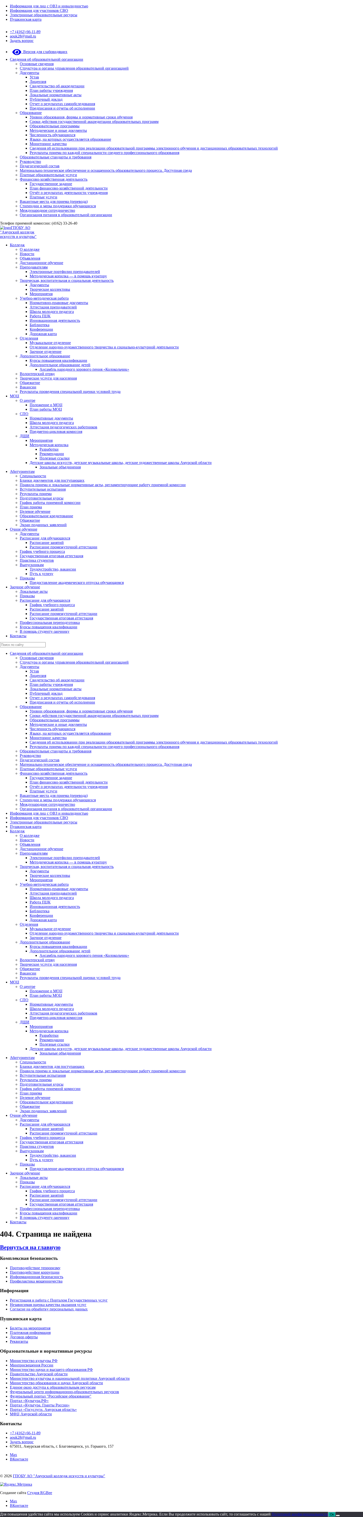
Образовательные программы (55, 126)
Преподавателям (34, 267)
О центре (27, 400)
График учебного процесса (42, 551)
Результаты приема (36, 494)
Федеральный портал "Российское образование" (50, 1396)
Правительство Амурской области (39, 1374)
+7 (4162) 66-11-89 (25, 32)
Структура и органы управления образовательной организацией (74, 68)
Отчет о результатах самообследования (62, 104)
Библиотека (39, 325)
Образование (31, 113)
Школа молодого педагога (52, 311)
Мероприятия (41, 294)
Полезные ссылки (55, 458)
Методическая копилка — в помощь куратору (68, 276)
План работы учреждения (51, 90)
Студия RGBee (39, 1493)
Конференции (41, 329)
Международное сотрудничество (47, 210)
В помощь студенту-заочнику (44, 631)
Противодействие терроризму (35, 1268)
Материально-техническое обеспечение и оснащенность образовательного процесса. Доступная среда (106, 170)
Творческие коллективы (50, 289)
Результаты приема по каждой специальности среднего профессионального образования (104, 153)
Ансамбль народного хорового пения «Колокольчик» (84, 369)
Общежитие (30, 383)
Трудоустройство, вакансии (53, 569)
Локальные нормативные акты (55, 95)
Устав (34, 77)
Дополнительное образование (45, 356)
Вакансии (28, 387)
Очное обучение (23, 529)
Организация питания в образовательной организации (66, 215)
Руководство (30, 161)
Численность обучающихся (52, 135)
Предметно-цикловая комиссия (56, 431)
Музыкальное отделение (50, 343)
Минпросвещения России (31, 1365)
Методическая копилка (49, 445)
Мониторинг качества (48, 144)
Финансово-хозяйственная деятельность (53, 179)
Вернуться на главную (30, 1247)
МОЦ (14, 396)
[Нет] (338, 1515)
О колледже (30, 249)
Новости (27, 254)
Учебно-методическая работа (44, 298)
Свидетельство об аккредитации (57, 86)
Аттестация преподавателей (53, 307)
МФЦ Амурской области (31, 1414)
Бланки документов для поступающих (52, 480)
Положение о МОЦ (46, 405)
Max (13, 1455)
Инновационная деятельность (55, 320)
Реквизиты (19, 1341)
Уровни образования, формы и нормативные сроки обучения (81, 117)
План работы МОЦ (46, 409)
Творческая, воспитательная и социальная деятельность (67, 280)
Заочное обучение (25, 587)
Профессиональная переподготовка (50, 622)
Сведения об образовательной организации (46, 59)
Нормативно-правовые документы (59, 303)
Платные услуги (43, 197)
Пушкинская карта (25, 19)
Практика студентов (37, 560)
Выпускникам (32, 565)
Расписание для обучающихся (45, 538)
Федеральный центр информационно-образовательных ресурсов (64, 1392)
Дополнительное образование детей (60, 365)
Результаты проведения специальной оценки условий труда (70, 391)
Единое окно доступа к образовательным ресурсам (53, 1387)
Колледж (17, 245)
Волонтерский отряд (37, 374)
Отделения (29, 338)
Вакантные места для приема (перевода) (54, 201)
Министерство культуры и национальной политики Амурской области (70, 1378)
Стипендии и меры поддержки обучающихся (58, 206)
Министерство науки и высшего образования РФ (51, 1369)
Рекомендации (52, 454)
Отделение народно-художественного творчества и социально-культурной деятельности (104, 347)
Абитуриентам (22, 471)
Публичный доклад (46, 99)
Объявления (30, 258)
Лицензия (38, 81)
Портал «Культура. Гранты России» (40, 1405)
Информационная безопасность (36, 1277)
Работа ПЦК (40, 316)
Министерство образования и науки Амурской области (56, 1383)
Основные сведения (37, 64)
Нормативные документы (51, 418)
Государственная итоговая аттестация (51, 556)
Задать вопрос (22, 40)
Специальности (33, 476)
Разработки (49, 449)
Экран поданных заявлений (43, 525)
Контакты (18, 636)
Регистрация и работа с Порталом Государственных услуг (59, 1300)
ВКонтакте (19, 1459)
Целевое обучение (35, 511)
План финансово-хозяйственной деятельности (69, 188)
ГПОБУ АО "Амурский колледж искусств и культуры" (18, 232)
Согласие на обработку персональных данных (49, 1309)
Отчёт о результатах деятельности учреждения (69, 193)
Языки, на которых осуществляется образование (70, 139)
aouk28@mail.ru (23, 36)
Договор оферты (24, 1337)
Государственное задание (51, 184)
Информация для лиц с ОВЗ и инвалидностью (49, 6)
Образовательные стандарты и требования (55, 157)
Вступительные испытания (43, 489)
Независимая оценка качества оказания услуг (48, 1305)
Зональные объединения (60, 467)
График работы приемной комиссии (50, 502)
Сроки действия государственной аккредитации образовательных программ (94, 121)
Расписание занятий (47, 542)
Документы (29, 73)
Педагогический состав (40, 166)
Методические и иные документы (58, 130)
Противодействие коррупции (35, 1272)
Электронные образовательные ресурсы (43, 15)
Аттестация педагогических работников (63, 427)
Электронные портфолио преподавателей (65, 271)
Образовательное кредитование (46, 516)
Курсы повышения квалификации (58, 360)
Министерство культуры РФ (34, 1361)
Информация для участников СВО (39, 10)
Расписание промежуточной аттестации (63, 547)
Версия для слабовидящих (44, 52)
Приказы (27, 578)
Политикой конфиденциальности (300, 1514)
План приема (31, 507)
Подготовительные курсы (41, 498)
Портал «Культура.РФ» (29, 1401)
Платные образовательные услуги (48, 175)
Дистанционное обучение (41, 263)
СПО (24, 414)
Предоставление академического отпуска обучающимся (77, 582)
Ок (332, 1514)
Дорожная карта (43, 334)
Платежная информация (30, 1332)
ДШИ (24, 436)
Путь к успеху (41, 574)
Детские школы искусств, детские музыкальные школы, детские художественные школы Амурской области (121, 463)
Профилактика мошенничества (36, 1281)
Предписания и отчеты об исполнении (62, 108)
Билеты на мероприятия (30, 1328)
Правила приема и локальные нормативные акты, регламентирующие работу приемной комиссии (103, 485)
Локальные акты (34, 591)
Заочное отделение (45, 351)
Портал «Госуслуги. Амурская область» (43, 1409)
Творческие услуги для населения (48, 378)
